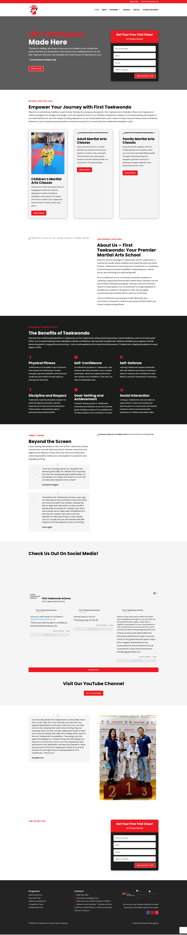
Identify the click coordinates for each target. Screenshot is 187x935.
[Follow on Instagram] (156, 912)
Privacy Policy (54, 923)
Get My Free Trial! (145, 76)
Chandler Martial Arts (144, 904)
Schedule (126, 10)
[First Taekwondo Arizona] (35, 596)
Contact (136, 10)
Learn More (36, 68)
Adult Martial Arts (35, 895)
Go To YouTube (93, 693)
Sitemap (64, 923)
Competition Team (36, 904)
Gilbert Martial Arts (145, 907)
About (104, 10)
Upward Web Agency (150, 923)
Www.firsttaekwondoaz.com (43, 619)
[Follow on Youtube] (152, 912)
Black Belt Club (34, 898)
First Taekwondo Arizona (46, 610)
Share (68, 631)
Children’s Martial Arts (37, 901)
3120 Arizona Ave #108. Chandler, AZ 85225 (93, 901)
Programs (114, 10)
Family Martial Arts (36, 907)
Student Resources (150, 10)
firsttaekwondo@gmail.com (88, 898)
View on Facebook (59, 631)
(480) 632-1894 (82, 895)
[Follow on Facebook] (148, 912)
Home (97, 10)
